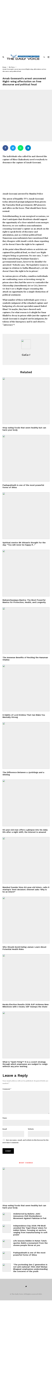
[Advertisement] (26, 26)
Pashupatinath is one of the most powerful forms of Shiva (23, 486)
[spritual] (26, 515)
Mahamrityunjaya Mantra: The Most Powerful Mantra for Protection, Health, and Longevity (24, 601)
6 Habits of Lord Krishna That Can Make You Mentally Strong (24, 716)
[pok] (7, 1217)
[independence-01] (7, 1229)
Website (31, 1129)
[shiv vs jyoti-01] (26, 745)
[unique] (26, 860)
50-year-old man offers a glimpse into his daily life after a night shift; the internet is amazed (25, 831)
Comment (7, 1089)
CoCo (25, 354)
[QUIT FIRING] (26, 1035)
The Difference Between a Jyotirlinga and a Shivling (23, 773)
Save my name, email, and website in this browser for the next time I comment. (26, 1141)
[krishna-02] (26, 688)
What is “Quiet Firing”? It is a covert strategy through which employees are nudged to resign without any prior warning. (25, 1064)
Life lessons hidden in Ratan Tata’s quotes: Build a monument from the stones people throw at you (30, 1243)
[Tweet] (13, 148)
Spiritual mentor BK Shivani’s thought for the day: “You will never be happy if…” (24, 543)
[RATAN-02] (7, 1244)
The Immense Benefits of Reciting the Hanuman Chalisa (25, 658)
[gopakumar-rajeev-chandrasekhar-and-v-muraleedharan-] (26, 977)
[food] (26, 400)
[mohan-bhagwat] (7, 1267)
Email (5, 1129)
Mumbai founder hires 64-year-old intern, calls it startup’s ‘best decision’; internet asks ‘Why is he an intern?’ (26, 889)
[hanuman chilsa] (26, 630)
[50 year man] (26, 803)
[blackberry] (26, 920)
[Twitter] (26, 1286)
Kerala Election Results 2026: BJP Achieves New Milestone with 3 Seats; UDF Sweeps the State (26, 1005)
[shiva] (26, 458)
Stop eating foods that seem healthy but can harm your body (24, 429)
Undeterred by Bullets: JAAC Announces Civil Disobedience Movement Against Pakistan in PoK (29, 1216)
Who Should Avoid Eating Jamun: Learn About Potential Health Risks (24, 948)
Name (5, 1118)
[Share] (5, 148)
